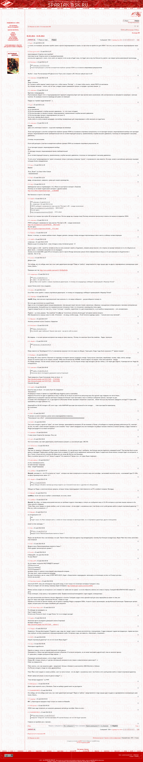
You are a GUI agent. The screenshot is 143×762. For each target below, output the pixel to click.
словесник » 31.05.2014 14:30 (41, 65)
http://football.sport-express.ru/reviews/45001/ (80, 585)
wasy (31, 165)
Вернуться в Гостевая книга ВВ (36, 733)
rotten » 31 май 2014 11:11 (40, 277)
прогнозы (106, 8)
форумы (97, 8)
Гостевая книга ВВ (46, 26)
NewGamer (33, 62)
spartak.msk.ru (94, 760)
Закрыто (29, 39)
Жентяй (32, 493)
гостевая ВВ (86, 8)
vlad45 (32, 239)
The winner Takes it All (36, 607)
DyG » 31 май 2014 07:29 (40, 531)
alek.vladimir (33, 460)
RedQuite (32, 355)
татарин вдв (33, 274)
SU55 (31, 637)
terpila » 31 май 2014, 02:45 (40, 371)
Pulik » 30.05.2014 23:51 (39, 329)
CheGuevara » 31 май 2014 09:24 (42, 344)
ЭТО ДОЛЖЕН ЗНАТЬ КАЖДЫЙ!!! (13, 26)
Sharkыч (32, 232)
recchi (32, 552)
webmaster (136, 755)
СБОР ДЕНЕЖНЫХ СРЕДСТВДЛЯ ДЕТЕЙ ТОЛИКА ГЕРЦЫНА (13, 46)
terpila (32, 618)
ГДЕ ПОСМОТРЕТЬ (13, 30)
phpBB (79, 741)
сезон (11, 8)
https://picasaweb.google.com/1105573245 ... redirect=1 (43, 624)
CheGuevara (33, 445)
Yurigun (32, 628)
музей (131, 8)
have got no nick (34, 51)
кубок (29, 8)
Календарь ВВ (136, 33)
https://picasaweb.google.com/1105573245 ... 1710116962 (44, 379)
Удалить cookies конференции (112, 738)
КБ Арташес (33, 684)
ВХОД (13, 32)
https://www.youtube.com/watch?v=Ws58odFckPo (54, 270)
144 (138, 40)
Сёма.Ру (136, 756)
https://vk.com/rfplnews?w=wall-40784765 (42, 208)
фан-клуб (117, 8)
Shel (31, 177)
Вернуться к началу (138, 49)
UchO (31, 422)
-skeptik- (32, 341)
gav (31, 43)
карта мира (60, 8)
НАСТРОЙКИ (13, 37)
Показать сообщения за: (56, 726)
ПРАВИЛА (13, 34)
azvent (32, 257)
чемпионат (20, 8)
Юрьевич (32, 319)
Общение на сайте (34, 26)
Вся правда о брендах (83, 749)
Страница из (117, 40)
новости (4, 8)
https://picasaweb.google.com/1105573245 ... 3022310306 (44, 381)
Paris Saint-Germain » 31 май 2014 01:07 (44, 715)
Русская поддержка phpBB (83, 742)
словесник (33, 78)
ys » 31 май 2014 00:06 (39, 482)
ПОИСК (13, 35)
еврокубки (39, 8)
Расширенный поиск (133, 22)
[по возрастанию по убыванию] (109, 726)
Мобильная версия (135, 26)
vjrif (31, 439)
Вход (137, 30)
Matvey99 (33, 561)
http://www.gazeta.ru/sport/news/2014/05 (42, 212)
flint (31, 413)
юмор (125, 8)
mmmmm (32, 432)
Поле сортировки (80, 726)
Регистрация (130, 30)
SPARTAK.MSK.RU (50, 760)
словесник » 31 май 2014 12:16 (41, 202)
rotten (31, 290)
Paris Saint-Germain (35, 581)
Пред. (29, 726)
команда (49, 8)
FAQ (123, 30)
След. (136, 726)
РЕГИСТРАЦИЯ (13, 38)
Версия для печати (137, 26)
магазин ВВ (73, 8)
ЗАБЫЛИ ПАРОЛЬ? (13, 40)
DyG (31, 543)
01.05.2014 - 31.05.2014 (35, 36)
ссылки (139, 8)
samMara (32, 470)
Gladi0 (32, 198)
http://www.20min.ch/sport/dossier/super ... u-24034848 (43, 190)
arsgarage (32, 699)
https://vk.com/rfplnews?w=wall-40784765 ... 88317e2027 (44, 224)
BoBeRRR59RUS (35, 690)
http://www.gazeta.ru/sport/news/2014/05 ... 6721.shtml (43, 228)
